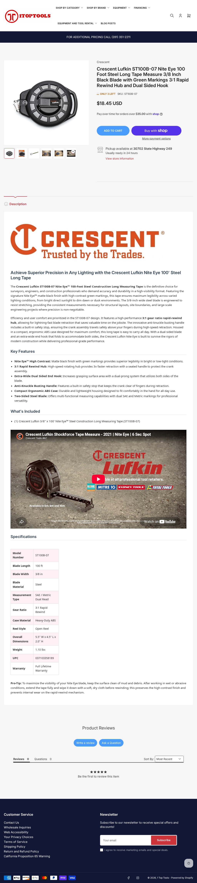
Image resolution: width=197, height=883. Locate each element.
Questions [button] (40, 759)
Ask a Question (111, 742)
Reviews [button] (18, 759)
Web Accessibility (16, 832)
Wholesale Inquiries (17, 827)
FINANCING (140, 7)
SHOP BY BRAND (96, 7)
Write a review (85, 742)
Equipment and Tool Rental (76, 23)
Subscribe (163, 840)
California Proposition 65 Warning (27, 856)
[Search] (172, 15)
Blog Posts (108, 23)
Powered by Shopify (182, 877)
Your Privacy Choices (18, 837)
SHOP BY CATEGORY (68, 7)
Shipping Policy (14, 846)
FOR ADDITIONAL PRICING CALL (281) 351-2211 (98, 37)
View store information (120, 158)
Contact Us (11, 822)
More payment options (156, 138)
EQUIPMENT (120, 7)
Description (18, 204)
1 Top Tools (163, 877)
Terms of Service (16, 842)
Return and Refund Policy (21, 851)
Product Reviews (98, 727)
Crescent (103, 62)
